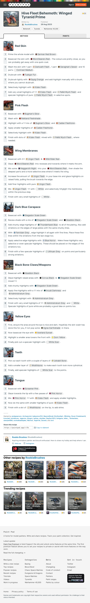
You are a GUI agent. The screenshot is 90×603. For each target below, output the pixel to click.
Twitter (70, 564)
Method (24, 36)
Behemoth (26, 29)
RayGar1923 (51, 418)
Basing (27, 564)
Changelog (50, 567)
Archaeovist (27, 416)
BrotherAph (58, 416)
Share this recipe (10, 425)
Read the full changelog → (14, 553)
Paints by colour (52, 582)
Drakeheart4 (81, 416)
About (48, 564)
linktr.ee (18, 443)
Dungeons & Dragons (33, 573)
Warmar (30, 420)
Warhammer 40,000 (51, 29)
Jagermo (23, 418)
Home (6, 591)
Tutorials (7, 576)
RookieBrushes (35, 457)
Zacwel (44, 420)
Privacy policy (17, 591)
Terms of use (32, 591)
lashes (35, 418)
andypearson (17, 416)
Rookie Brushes (19, 437)
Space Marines (31, 576)
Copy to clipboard (42, 428)
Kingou (30, 418)
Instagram (30, 443)
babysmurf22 (37, 416)
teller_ (66, 418)
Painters (49, 576)
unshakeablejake (20, 420)
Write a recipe (81, 5)
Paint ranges (51, 579)
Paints (66, 36)
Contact (49, 573)
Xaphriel (37, 420)
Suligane (59, 418)
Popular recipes (10, 570)
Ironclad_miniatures (11, 418)
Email (69, 570)
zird (52, 420)
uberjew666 (8, 420)
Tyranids (37, 29)
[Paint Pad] (19, 5)
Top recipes (8, 567)
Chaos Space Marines (34, 570)
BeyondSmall (48, 416)
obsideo (42, 418)
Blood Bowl (29, 567)
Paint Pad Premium (11, 544)
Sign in (71, 5)
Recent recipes (10, 573)
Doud (73, 416)
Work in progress (11, 582)
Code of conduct (53, 570)
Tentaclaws (73, 418)
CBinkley (67, 416)
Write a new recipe (11, 564)
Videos (6, 579)
